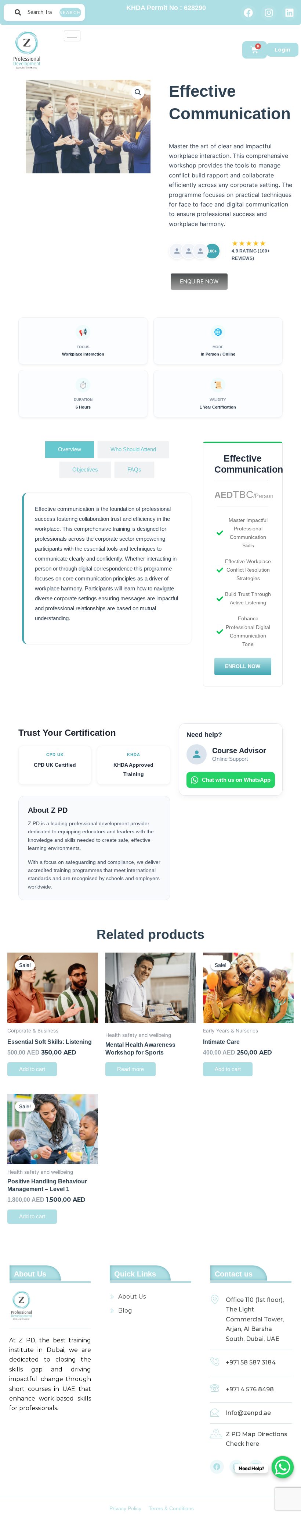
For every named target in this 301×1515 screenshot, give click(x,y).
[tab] (69, 449)
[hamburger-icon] (72, 36)
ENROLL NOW (242, 666)
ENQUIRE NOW (199, 281)
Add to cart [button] (32, 1069)
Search (70, 12)
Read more (130, 1069)
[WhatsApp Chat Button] (283, 1467)
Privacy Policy (125, 1508)
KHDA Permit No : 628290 (166, 7)
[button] (138, 92)
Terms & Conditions (171, 1508)
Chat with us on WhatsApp (236, 780)
